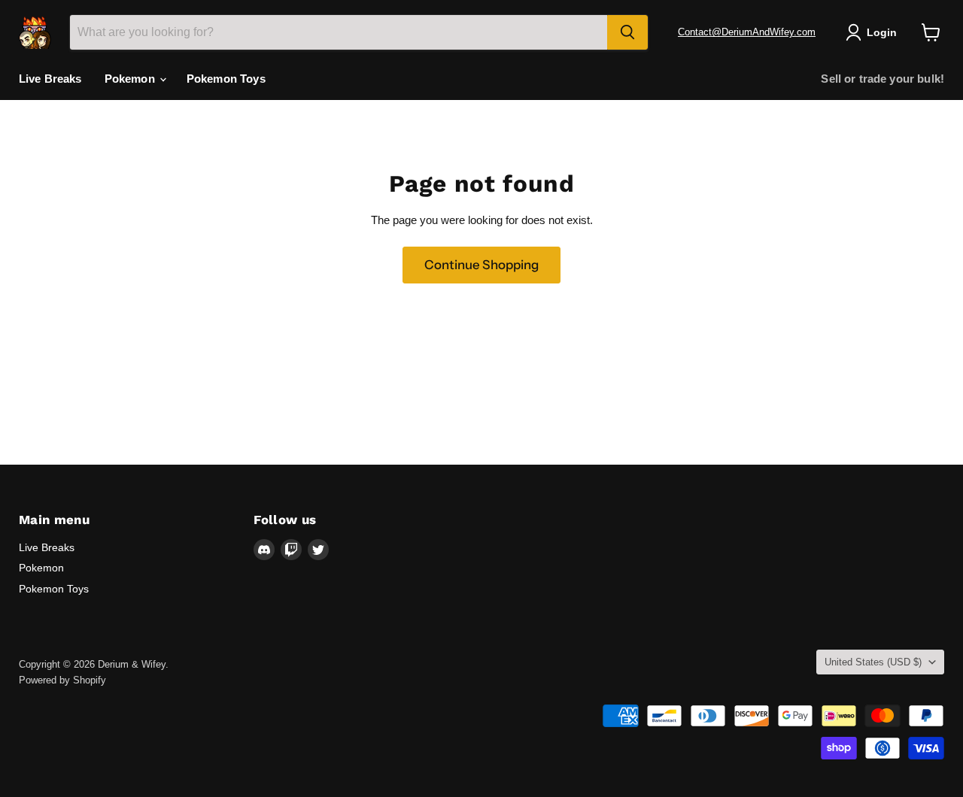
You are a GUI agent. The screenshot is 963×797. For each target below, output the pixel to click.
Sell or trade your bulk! (882, 78)
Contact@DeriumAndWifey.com (747, 32)
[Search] (627, 32)
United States (873, 662)
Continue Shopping (481, 264)
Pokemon (131, 78)
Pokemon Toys (226, 78)
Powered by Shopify (62, 680)
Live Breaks (50, 78)
